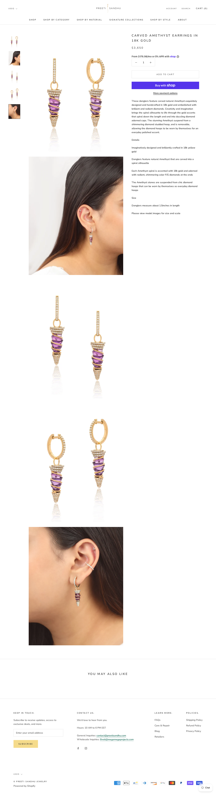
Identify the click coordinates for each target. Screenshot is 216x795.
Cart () (202, 8)
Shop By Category (56, 19)
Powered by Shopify (24, 786)
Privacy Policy (193, 731)
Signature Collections (126, 19)
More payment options (165, 93)
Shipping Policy (194, 720)
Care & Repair (162, 725)
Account (171, 8)
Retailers (159, 736)
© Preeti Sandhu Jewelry (30, 781)
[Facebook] (78, 748)
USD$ (11, 8)
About (182, 19)
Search (186, 8)
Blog (157, 731)
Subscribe (25, 744)
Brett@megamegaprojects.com (117, 739)
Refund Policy (193, 725)
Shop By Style (160, 19)
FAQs (157, 720)
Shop (32, 19)
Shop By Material (89, 19)
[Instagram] (86, 748)
